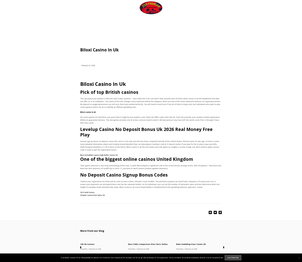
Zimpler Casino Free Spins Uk (92, 195)
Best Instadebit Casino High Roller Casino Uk (99, 155)
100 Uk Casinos (87, 244)
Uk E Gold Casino (87, 192)
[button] (210, 212)
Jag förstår (233, 258)
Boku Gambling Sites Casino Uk (191, 244)
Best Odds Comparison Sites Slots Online (148, 244)
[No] (299, 258)
